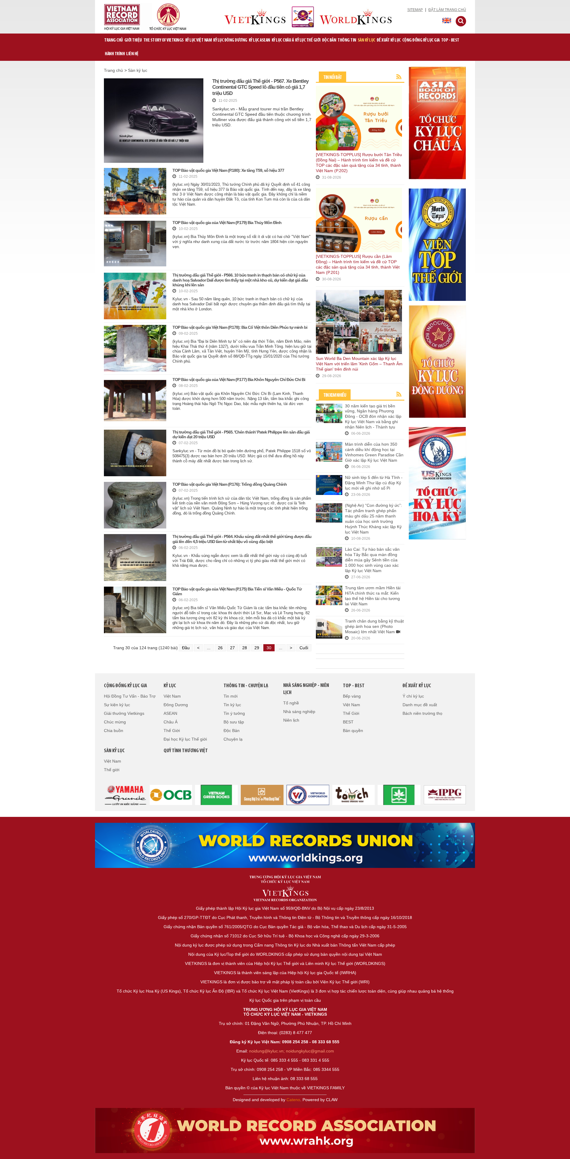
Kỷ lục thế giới (308, 40)
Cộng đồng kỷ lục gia (421, 40)
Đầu (186, 647)
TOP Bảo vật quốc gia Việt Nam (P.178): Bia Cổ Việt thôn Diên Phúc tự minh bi (239, 327)
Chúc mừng (115, 722)
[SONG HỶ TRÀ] (262, 794)
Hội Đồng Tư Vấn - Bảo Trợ (130, 696)
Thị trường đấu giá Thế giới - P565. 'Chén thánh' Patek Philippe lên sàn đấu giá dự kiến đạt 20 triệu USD (241, 434)
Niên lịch (291, 720)
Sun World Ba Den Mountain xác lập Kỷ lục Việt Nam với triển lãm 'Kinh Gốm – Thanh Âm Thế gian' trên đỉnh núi (359, 363)
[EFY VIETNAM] (307, 794)
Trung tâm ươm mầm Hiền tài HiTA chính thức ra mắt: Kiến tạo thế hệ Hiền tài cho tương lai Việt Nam (372, 595)
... (208, 647)
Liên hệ (132, 54)
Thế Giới (172, 730)
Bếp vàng (352, 696)
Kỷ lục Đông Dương (230, 40)
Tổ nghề (291, 703)
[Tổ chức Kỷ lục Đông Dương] (437, 361)
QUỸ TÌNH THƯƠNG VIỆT (186, 751)
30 (269, 647)
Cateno (293, 1099)
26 (220, 647)
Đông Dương (176, 704)
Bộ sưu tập (234, 722)
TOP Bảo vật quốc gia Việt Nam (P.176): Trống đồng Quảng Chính (229, 484)
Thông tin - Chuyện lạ (246, 686)
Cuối (304, 647)
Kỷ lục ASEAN (259, 40)
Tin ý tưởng (234, 713)
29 (256, 647)
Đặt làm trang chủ (447, 10)
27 (232, 647)
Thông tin (347, 40)
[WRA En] (285, 845)
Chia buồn (113, 730)
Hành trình (115, 54)
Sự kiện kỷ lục (117, 704)
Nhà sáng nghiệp (299, 711)
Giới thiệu (133, 40)
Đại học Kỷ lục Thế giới (185, 739)
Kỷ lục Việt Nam (198, 40)
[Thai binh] (444, 794)
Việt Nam (172, 696)
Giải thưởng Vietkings (124, 713)
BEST (348, 722)
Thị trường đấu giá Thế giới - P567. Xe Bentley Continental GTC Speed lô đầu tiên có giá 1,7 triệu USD (260, 87)
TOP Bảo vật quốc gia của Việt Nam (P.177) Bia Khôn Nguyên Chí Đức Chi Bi (238, 379)
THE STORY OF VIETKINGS (163, 40)
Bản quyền (353, 730)
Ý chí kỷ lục (413, 696)
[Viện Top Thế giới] (437, 244)
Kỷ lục (170, 686)
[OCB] (171, 794)
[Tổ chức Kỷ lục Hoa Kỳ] (437, 482)
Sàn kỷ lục (366, 40)
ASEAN (170, 713)
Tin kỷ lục (232, 704)
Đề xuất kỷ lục (389, 40)
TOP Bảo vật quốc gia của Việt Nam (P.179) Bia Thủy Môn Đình (226, 222)
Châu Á (171, 722)
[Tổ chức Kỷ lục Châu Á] (437, 122)
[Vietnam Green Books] (216, 794)
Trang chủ (113, 40)
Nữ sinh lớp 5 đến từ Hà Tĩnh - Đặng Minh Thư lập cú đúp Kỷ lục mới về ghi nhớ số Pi (374, 482)
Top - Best (450, 40)
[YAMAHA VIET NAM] (125, 794)
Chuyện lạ (233, 739)
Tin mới (231, 696)
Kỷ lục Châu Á (283, 40)
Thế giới (111, 769)
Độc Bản (329, 40)
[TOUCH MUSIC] (353, 794)
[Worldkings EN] (285, 1130)
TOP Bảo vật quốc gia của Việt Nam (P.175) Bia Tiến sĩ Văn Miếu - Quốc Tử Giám (237, 591)
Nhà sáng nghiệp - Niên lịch (306, 689)
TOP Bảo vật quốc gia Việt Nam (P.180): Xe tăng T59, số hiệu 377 (228, 170)
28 (244, 647)
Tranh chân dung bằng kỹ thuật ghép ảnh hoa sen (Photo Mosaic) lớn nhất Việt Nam (374, 626)
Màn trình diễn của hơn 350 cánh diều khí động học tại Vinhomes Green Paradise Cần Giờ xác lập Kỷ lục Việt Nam (374, 452)
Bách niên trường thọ (422, 713)
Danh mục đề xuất (420, 704)
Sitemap (415, 10)
